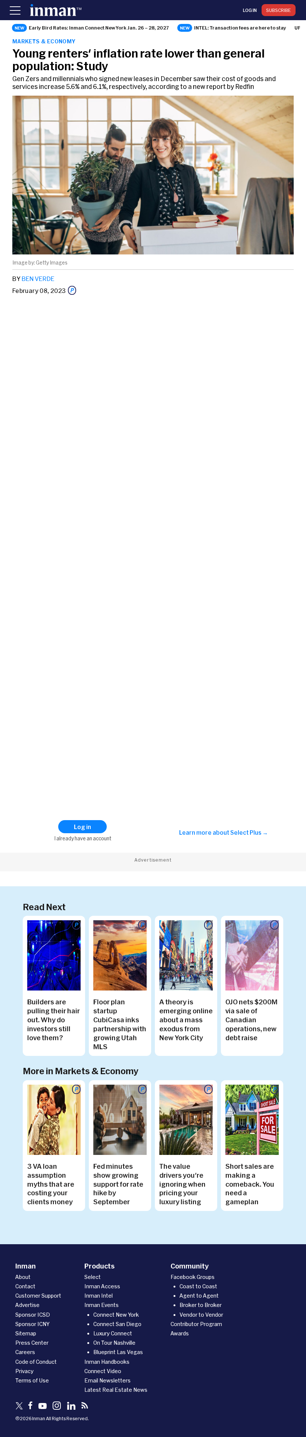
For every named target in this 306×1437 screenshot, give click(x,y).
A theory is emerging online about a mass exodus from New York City (186, 1020)
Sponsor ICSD (32, 1314)
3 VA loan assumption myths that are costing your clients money (50, 1184)
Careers (25, 1352)
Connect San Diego (117, 1324)
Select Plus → (249, 832)
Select (92, 1277)
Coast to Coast (198, 1286)
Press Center (32, 1342)
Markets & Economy (44, 41)
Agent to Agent (199, 1295)
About (23, 1277)
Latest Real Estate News (115, 1390)
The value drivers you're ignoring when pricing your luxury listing (182, 1184)
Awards (180, 1333)
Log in (250, 10)
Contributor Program (196, 1324)
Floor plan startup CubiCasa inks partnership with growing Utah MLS (119, 1024)
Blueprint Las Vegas (118, 1352)
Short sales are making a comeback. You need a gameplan (249, 1184)
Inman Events (101, 1305)
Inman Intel (98, 1295)
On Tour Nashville (114, 1342)
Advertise (27, 1305)
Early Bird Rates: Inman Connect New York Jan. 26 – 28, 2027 (99, 28)
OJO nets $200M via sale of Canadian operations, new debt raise (251, 1020)
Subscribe (278, 10)
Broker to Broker (200, 1305)
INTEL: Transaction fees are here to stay (240, 28)
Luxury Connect (112, 1333)
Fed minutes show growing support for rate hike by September (118, 1184)
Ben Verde (38, 278)
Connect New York (116, 1314)
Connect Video (102, 1371)
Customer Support (38, 1295)
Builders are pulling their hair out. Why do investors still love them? (53, 1020)
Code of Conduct (36, 1362)
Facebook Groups (193, 1277)
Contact (25, 1286)
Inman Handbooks (106, 1362)
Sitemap (25, 1333)
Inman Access (102, 1286)
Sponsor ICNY (32, 1324)
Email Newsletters (107, 1380)
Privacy (24, 1371)
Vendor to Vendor (201, 1314)
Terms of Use (32, 1380)
